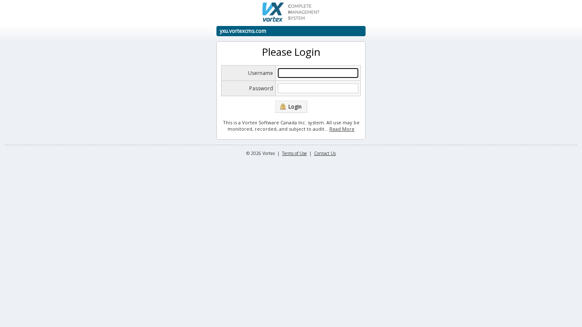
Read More (341, 129)
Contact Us (325, 153)
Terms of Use (294, 153)
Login (295, 106)
